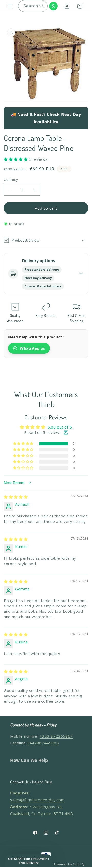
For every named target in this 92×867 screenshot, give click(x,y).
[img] (16, 496)
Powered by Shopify (69, 864)
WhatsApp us (32, 348)
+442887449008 (43, 742)
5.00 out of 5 (60, 427)
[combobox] (32, 6)
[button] (10, 6)
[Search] (41, 5)
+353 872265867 (56, 736)
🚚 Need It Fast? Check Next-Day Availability (46, 118)
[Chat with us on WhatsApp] (53, 6)
